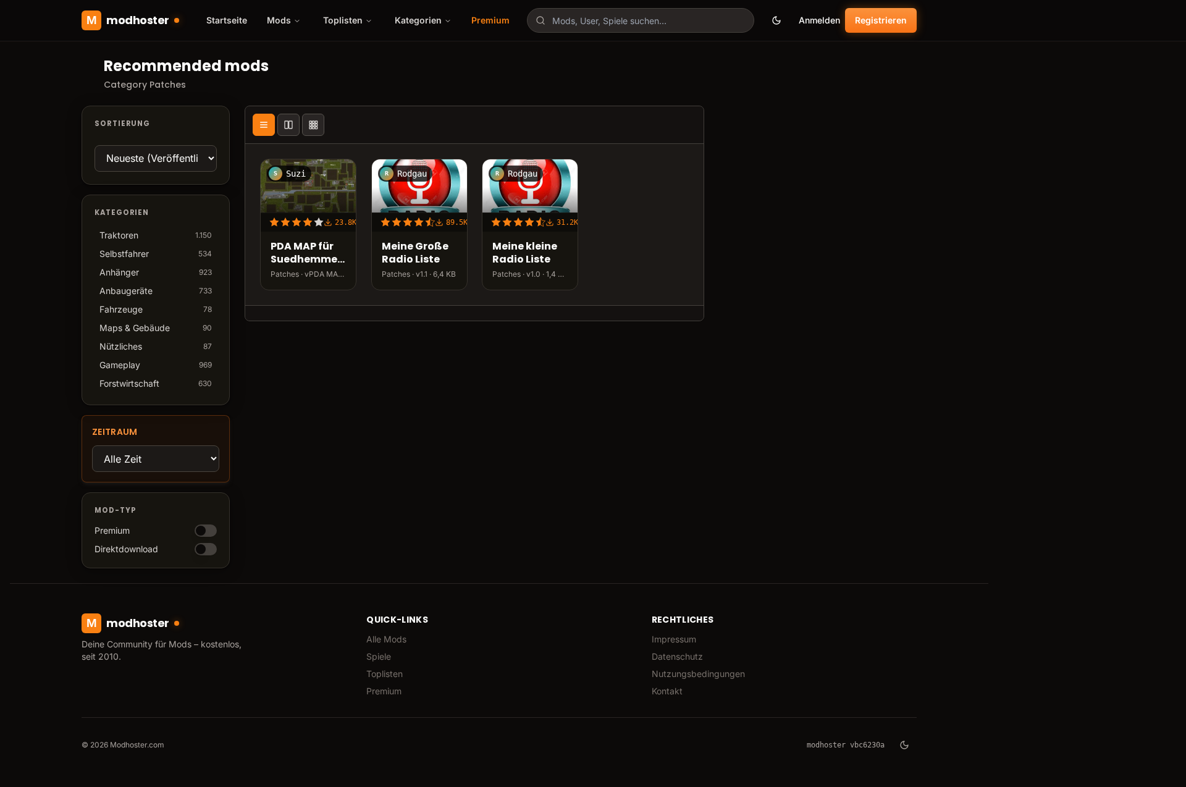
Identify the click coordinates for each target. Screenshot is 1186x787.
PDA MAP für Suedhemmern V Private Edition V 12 (308, 253)
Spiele (378, 656)
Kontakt (667, 691)
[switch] (206, 530)
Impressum (674, 639)
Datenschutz (677, 656)
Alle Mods (386, 639)
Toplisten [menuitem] (343, 20)
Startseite (226, 20)
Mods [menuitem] (279, 20)
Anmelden (819, 20)
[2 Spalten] (288, 125)
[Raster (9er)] (313, 125)
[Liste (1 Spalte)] (264, 125)
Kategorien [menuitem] (418, 20)
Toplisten (384, 673)
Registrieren (881, 20)
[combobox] (640, 20)
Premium (490, 20)
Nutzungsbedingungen (698, 673)
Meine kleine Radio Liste (524, 253)
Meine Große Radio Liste (415, 253)
